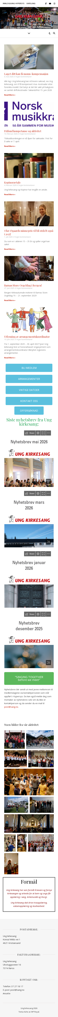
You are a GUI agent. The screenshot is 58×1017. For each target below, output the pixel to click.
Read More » (9, 95)
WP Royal (35, 1011)
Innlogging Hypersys (13, 3)
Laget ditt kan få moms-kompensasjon (26, 74)
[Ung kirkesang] (29, 16)
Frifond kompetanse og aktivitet (22, 131)
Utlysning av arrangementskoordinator (27, 336)
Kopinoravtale (12, 182)
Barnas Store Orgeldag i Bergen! (23, 285)
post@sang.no (11, 706)
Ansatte (6, 993)
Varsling (30, 3)
